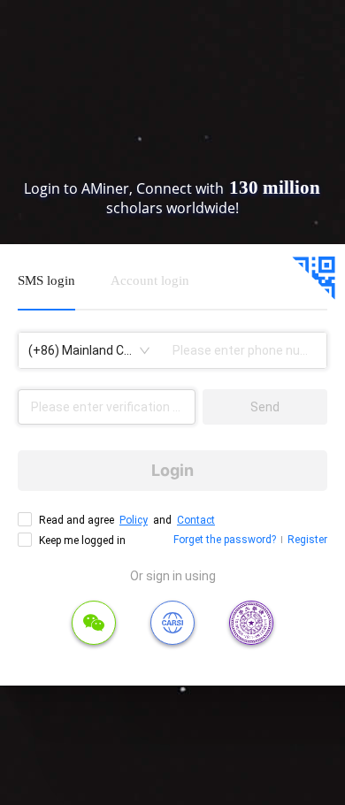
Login (172, 470)
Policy (133, 520)
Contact (196, 520)
